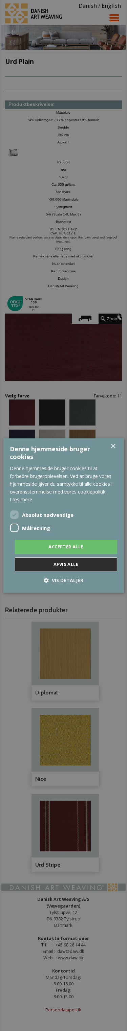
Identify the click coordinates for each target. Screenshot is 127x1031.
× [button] (112, 446)
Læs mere (21, 499)
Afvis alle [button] (66, 564)
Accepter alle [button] (65, 547)
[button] (63, 580)
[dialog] (63, 515)
